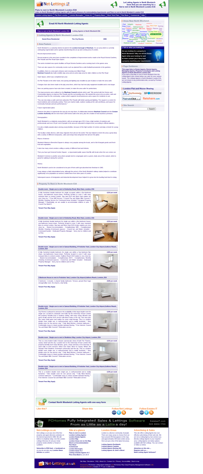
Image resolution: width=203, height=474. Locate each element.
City (128, 31)
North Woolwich (156, 34)
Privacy (118, 461)
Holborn (129, 30)
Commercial (135, 15)
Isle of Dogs (144, 37)
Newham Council (44, 73)
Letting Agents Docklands (111, 444)
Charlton (159, 41)
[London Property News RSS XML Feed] (124, 414)
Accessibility (126, 461)
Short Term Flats (113, 15)
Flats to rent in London (77, 433)
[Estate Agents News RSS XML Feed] (151, 414)
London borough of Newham (82, 48)
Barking (160, 26)
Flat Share (125, 15)
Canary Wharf (143, 34)
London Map (73, 439)
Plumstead (159, 43)
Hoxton (134, 28)
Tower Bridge (132, 36)
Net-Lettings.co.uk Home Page (57, 467)
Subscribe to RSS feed (45, 448)
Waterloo (126, 38)
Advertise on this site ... (142, 448)
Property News (99, 15)
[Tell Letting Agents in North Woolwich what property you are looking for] (163, 8)
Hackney (138, 24)
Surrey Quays (140, 41)
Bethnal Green (138, 27)
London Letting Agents (44, 15)
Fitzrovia (122, 31)
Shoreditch (135, 30)
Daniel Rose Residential (50, 39)
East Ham (160, 29)
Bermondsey (133, 39)
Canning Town (152, 31)
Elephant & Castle (130, 43)
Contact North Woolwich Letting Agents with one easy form (77, 402)
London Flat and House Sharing (138, 88)
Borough (130, 41)
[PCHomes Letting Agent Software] (101, 427)
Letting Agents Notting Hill (111, 448)
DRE (105, 39)
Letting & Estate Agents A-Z (79, 452)
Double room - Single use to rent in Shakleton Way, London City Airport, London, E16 (69, 337)
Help (143, 15)
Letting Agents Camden (110, 446)
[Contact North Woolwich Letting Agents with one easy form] (42, 405)
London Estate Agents (77, 437)
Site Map (83, 461)
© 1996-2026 (110, 467)
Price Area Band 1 (75, 455)
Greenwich (151, 38)
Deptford (141, 43)
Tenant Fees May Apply (46, 208)
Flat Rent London (61, 15)
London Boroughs (76, 15)
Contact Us (111, 461)
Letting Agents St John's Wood (113, 450)
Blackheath (151, 41)
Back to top (135, 461)
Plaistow (155, 28)
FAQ (96, 461)
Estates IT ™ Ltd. (99, 467)
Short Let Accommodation (78, 443)
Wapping (134, 33)
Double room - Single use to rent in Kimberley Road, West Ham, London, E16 (66, 189)
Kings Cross (126, 26)
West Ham (153, 25)
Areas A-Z (88, 15)
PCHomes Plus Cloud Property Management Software (132, 465)
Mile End (142, 28)
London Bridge (126, 35)
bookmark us (60, 448)
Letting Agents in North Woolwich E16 (86, 31)
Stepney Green (149, 29)
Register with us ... (140, 450)
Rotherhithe (138, 38)
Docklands (143, 31)
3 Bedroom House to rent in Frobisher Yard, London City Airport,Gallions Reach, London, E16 (72, 277)
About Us (103, 461)
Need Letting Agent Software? (145, 452)
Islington (130, 24)
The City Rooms (78, 39)
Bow (148, 26)
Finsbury (129, 28)
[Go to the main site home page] (55, 7)
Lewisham (148, 43)
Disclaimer (90, 461)
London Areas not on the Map (80, 441)
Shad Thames (138, 35)
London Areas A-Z (75, 451)
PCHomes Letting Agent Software (100, 465)
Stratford (149, 23)
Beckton (161, 32)
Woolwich (159, 38)
